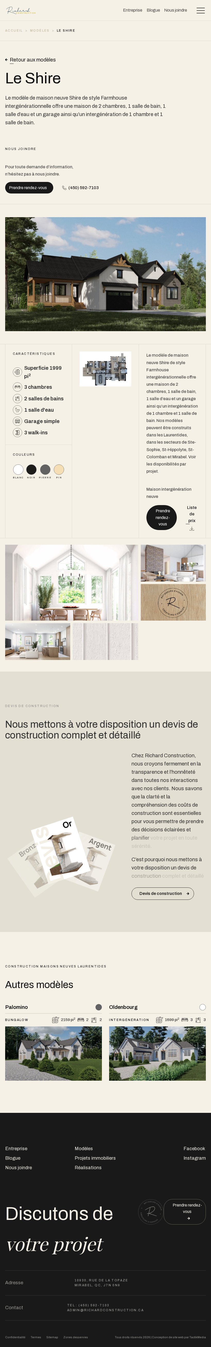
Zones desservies (75, 1337)
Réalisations (88, 1167)
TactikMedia (197, 1337)
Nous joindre (175, 10)
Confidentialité (15, 1337)
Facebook (194, 1148)
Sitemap (52, 1337)
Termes (36, 1337)
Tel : (88, 1305)
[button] (201, 10)
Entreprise (132, 10)
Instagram (194, 1158)
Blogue (153, 10)
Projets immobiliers (95, 1158)
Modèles (84, 1148)
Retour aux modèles (33, 60)
